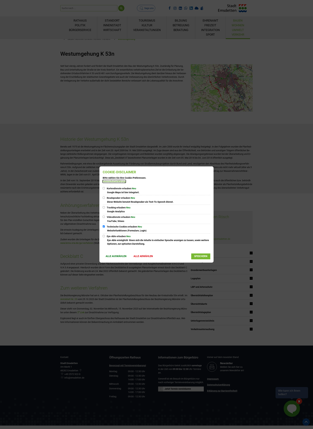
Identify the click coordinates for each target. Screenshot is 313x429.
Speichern (200, 256)
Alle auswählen (116, 256)
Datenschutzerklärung (114, 181)
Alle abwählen (143, 256)
